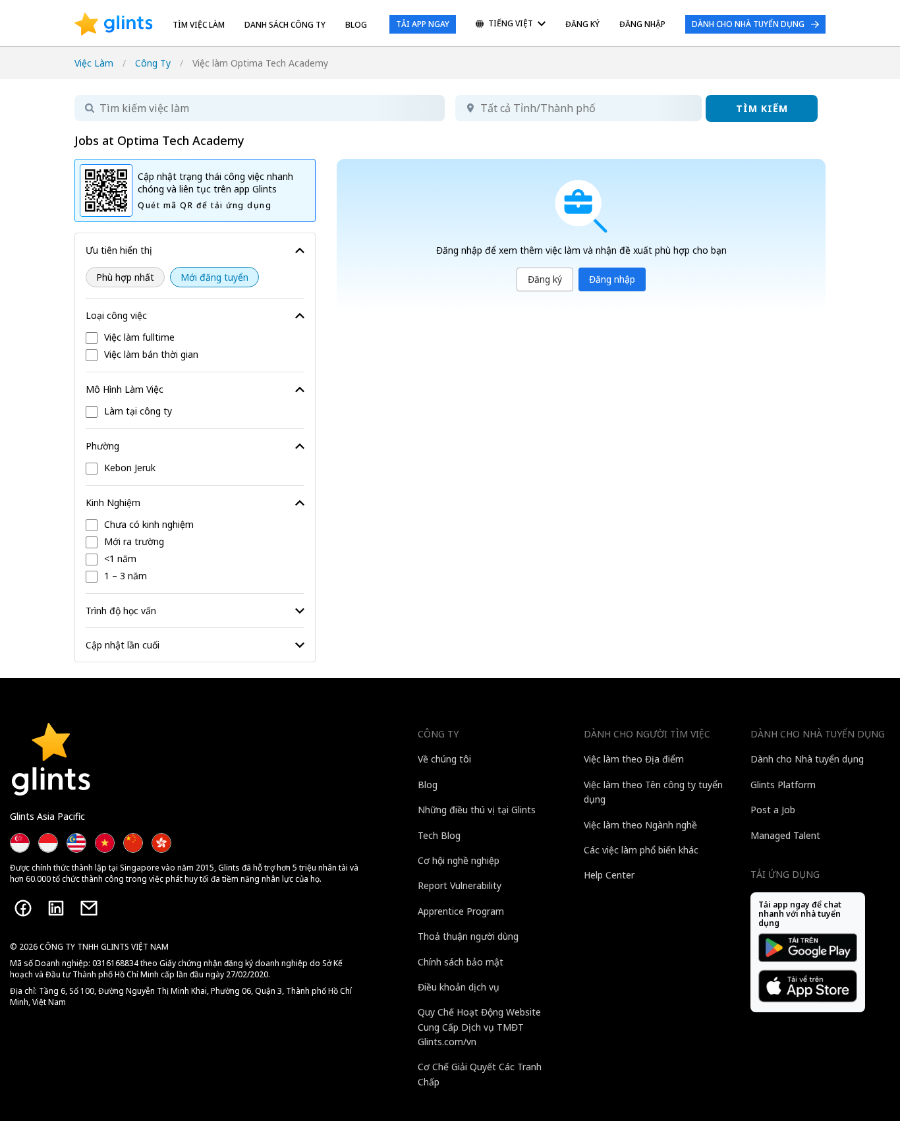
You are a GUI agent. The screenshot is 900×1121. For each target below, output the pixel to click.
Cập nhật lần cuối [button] (122, 645)
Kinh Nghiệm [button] (113, 502)
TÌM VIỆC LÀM (199, 24)
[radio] (125, 277)
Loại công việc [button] (116, 315)
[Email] (89, 908)
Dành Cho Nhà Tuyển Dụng (748, 24)
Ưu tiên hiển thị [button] (119, 250)
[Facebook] (23, 908)
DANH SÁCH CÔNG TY (284, 24)
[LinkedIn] (56, 908)
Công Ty (153, 63)
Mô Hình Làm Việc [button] (124, 389)
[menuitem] (511, 24)
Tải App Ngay (422, 24)
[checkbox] (195, 338)
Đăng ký (545, 279)
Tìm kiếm (762, 108)
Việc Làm (93, 63)
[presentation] (113, 24)
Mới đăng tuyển (214, 277)
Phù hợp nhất (125, 277)
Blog (356, 24)
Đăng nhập (612, 279)
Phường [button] (102, 446)
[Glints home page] (113, 24)
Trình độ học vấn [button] (121, 610)
